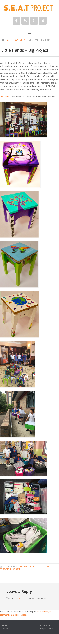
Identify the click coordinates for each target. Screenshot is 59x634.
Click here (4, 96)
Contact (5, 628)
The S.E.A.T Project (29, 8)
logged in (23, 597)
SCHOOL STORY (37, 566)
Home (4, 625)
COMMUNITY (23, 566)
